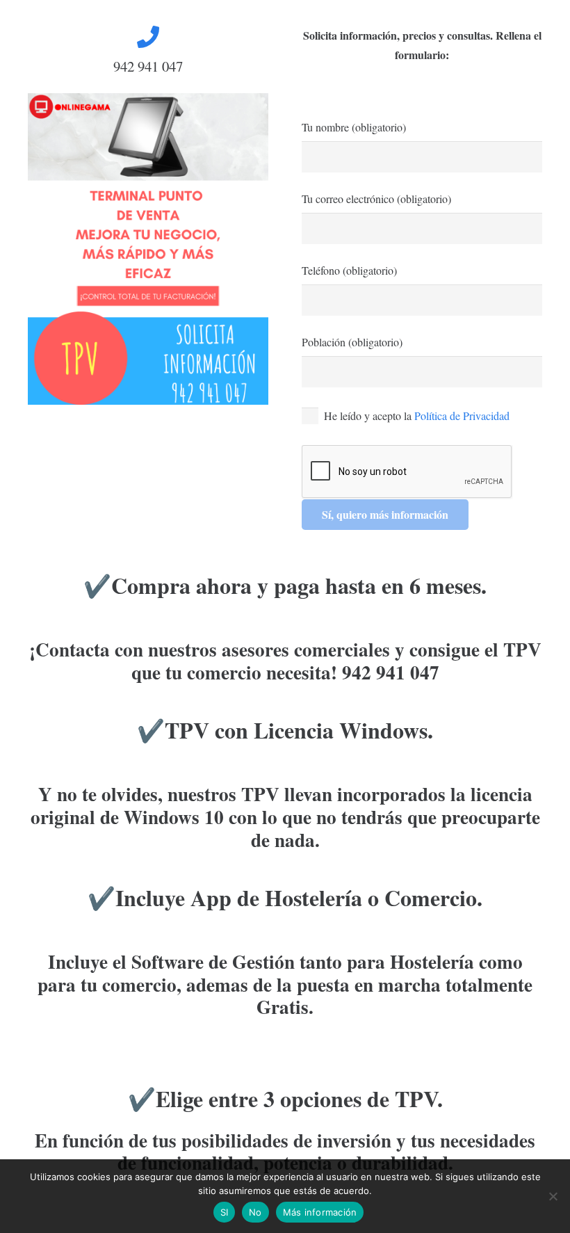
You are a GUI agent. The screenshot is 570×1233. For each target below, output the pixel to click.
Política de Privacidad (462, 415)
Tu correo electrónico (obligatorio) (376, 198)
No (255, 1212)
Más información (320, 1212)
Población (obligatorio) (352, 342)
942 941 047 (148, 66)
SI (224, 1212)
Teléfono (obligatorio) (349, 270)
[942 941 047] (148, 37)
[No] (553, 1196)
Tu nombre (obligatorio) (354, 127)
